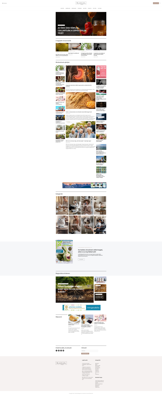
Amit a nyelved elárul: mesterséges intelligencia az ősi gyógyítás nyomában (86, 325)
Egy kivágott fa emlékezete (73, 53)
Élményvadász (74, 8)
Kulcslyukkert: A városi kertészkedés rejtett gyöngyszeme (60, 141)
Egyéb (96, 364)
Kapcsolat (97, 386)
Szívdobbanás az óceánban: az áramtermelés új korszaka (60, 122)
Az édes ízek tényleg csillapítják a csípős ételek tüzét (72, 30)
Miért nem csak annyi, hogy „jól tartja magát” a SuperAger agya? (78, 141)
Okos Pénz (85, 8)
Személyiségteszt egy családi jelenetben (59, 113)
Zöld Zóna (94, 8)
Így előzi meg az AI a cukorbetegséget (100, 164)
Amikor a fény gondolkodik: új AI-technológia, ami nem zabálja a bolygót (100, 176)
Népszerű (97, 369)
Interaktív (89, 8)
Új (95, 373)
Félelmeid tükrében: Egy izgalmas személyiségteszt (99, 323)
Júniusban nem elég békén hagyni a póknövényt (60, 94)
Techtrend (99, 8)
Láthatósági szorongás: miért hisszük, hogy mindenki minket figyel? (100, 109)
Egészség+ (62, 8)
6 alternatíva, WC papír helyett (60, 132)
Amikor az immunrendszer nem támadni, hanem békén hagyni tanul (79, 112)
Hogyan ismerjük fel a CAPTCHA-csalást (100, 122)
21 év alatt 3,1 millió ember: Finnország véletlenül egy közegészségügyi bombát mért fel (101, 98)
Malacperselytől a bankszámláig (99, 141)
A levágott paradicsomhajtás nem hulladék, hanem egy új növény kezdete (86, 54)
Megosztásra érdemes (63, 283)
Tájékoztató (97, 387)
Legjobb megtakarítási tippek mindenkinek (100, 131)
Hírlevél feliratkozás (98, 383)
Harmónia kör (68, 8)
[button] (81, 259)
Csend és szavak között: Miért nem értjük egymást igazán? (71, 289)
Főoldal (96, 382)
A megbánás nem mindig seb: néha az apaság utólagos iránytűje (99, 54)
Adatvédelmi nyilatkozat (99, 380)
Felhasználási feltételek (99, 381)
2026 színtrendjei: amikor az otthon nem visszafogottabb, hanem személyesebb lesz (60, 84)
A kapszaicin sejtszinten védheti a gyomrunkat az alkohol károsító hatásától (79, 86)
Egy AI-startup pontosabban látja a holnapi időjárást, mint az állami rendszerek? (101, 152)
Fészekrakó (80, 8)
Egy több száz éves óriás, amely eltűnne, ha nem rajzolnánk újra (62, 55)
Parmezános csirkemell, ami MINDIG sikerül (73, 324)
